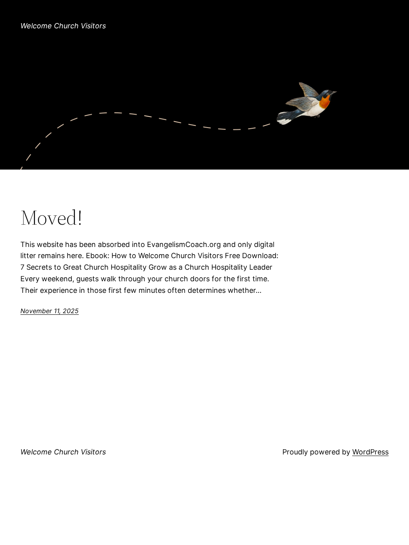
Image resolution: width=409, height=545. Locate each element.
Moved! (51, 217)
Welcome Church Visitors (63, 26)
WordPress (370, 452)
